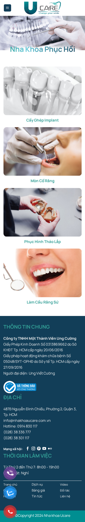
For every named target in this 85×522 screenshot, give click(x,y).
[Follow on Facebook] (27, 449)
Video (64, 484)
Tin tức (37, 496)
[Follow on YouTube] (44, 449)
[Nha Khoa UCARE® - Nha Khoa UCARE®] (42, 8)
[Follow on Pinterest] (39, 449)
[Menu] (7, 8)
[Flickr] (50, 449)
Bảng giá (38, 490)
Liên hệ (65, 496)
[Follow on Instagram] (33, 449)
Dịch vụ (37, 484)
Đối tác (65, 490)
